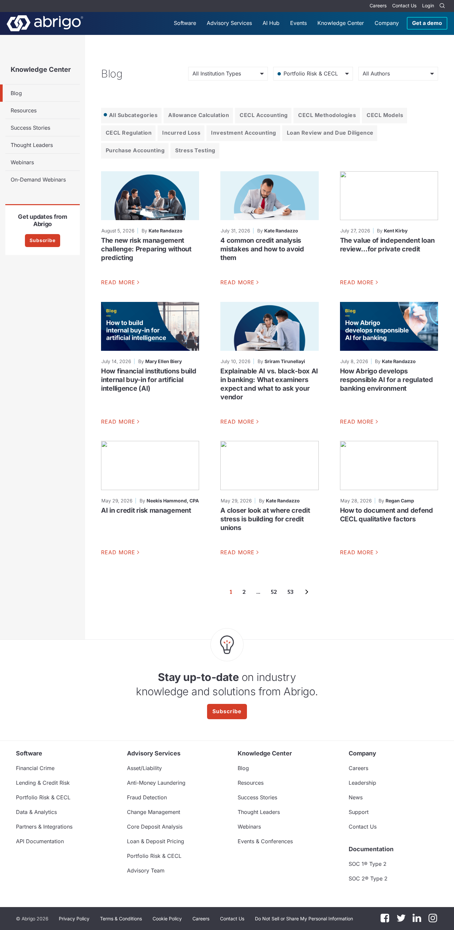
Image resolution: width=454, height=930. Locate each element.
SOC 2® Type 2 (368, 878)
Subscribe (43, 240)
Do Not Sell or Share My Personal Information (304, 918)
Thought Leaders (32, 145)
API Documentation (40, 841)
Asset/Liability (144, 768)
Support (359, 812)
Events (298, 23)
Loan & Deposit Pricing (155, 841)
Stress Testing (195, 150)
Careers (378, 5)
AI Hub (271, 23)
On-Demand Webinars (38, 179)
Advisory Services (229, 23)
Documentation (371, 849)
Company (387, 23)
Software (185, 23)
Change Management (153, 812)
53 (290, 592)
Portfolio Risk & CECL (43, 797)
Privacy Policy (74, 918)
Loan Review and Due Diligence (330, 132)
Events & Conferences (265, 841)
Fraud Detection (147, 797)
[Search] (442, 6)
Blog (16, 93)
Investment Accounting (243, 132)
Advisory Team (146, 870)
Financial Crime (35, 768)
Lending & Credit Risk (43, 782)
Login (428, 5)
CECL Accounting (263, 115)
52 (274, 592)
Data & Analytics (36, 812)
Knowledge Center (340, 23)
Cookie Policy (167, 918)
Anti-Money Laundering (156, 782)
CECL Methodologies (327, 115)
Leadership (362, 782)
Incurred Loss (181, 132)
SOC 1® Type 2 (368, 864)
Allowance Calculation (198, 115)
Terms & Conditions (121, 918)
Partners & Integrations (44, 826)
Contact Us (404, 5)
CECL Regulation (129, 132)
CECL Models (385, 115)
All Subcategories (133, 115)
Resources (24, 110)
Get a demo (427, 23)
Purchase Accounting (135, 150)
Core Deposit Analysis (154, 826)
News (356, 797)
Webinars (22, 162)
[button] (304, 919)
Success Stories (30, 127)
